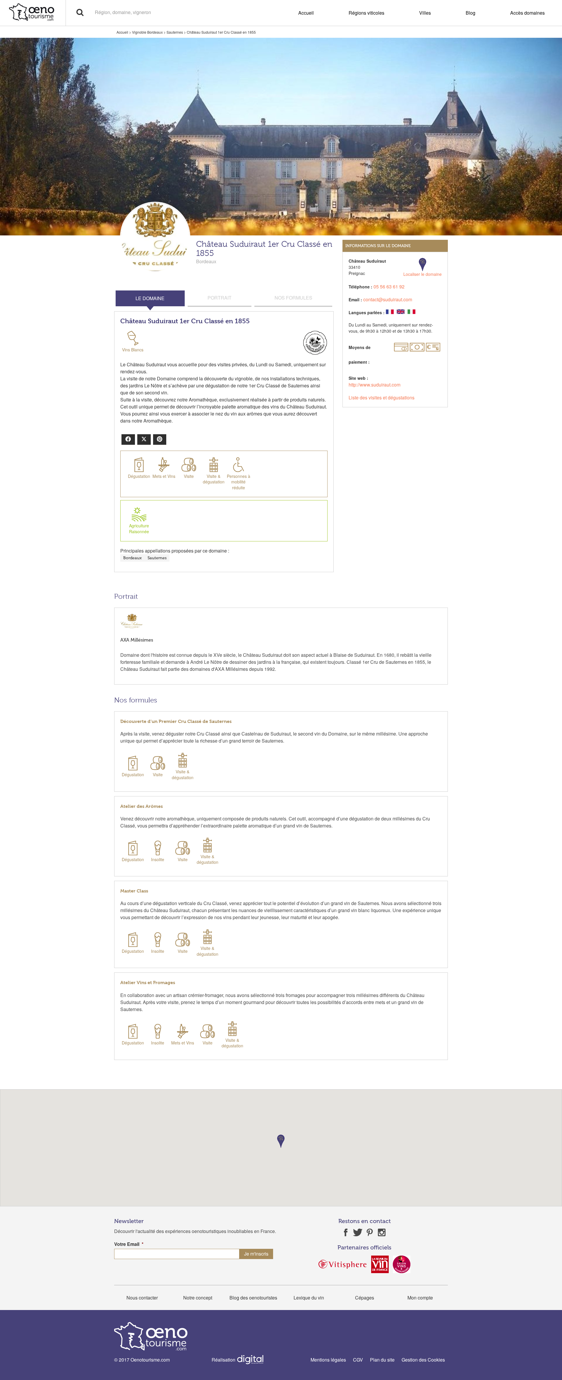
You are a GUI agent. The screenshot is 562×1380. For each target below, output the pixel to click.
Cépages (364, 1297)
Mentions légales (328, 1359)
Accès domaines (527, 12)
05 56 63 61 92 (389, 286)
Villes (425, 12)
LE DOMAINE (150, 298)
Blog (470, 12)
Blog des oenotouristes (253, 1297)
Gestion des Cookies (423, 1359)
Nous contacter (142, 1297)
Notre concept (197, 1297)
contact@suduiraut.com (387, 299)
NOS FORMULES (293, 297)
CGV (358, 1359)
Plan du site (382, 1359)
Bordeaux (132, 557)
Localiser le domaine (422, 274)
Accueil (306, 12)
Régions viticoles (366, 12)
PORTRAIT (220, 297)
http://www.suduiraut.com (374, 384)
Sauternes (175, 32)
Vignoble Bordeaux (147, 32)
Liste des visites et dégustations (381, 397)
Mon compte (420, 1297)
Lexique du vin (309, 1297)
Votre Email (128, 1244)
